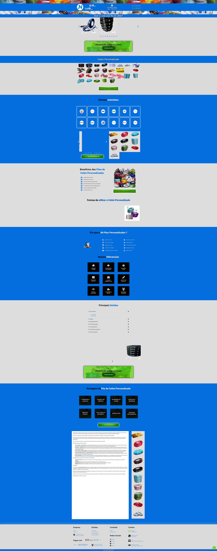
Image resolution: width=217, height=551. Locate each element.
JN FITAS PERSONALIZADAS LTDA (82, 544)
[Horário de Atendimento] (129, 545)
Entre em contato (75, 475)
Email (132, 540)
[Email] (129, 540)
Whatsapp (132, 530)
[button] (79, 26)
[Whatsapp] (129, 531)
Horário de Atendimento (135, 544)
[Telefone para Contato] (129, 536)
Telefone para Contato (134, 535)
